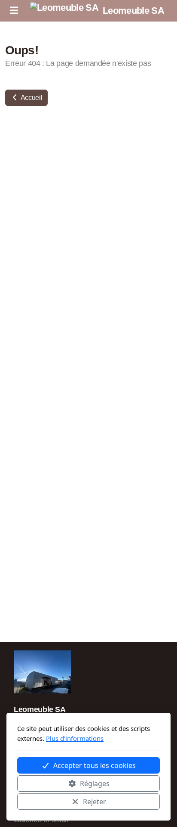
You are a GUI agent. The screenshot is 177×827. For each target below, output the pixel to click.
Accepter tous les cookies (94, 765)
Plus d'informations (75, 738)
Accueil (30, 97)
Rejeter (94, 801)
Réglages (95, 783)
